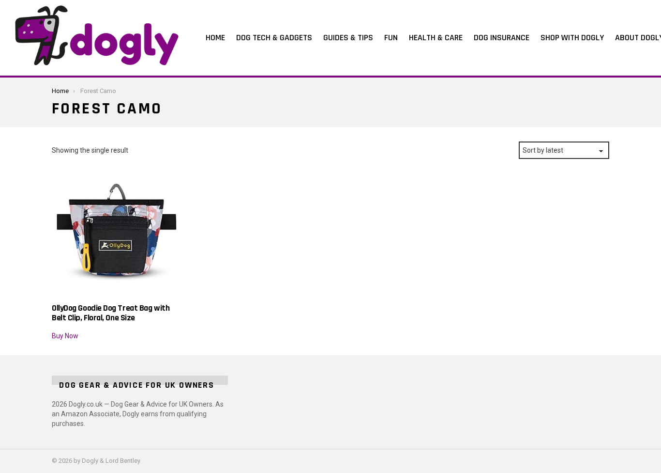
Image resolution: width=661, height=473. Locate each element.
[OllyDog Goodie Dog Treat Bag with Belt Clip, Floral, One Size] (116, 233)
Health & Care (436, 37)
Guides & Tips (348, 37)
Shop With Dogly (572, 37)
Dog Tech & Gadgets (274, 37)
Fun (391, 37)
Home (215, 37)
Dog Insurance (501, 37)
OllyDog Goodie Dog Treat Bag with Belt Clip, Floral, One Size (110, 312)
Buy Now (65, 336)
